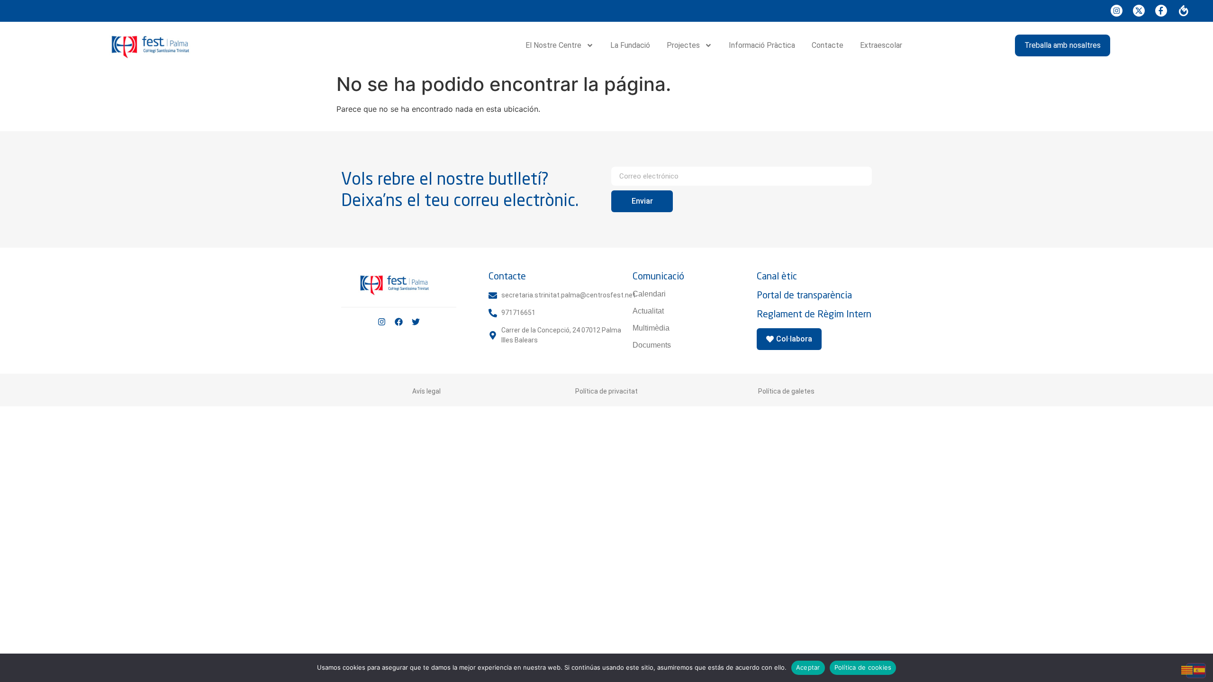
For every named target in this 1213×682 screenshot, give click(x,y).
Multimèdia (651, 328)
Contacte (827, 45)
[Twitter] (416, 322)
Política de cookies (863, 667)
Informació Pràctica (762, 45)
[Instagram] (382, 322)
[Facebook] (399, 322)
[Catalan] (1187, 669)
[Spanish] (1200, 669)
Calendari (649, 294)
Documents (652, 345)
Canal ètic (777, 276)
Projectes (683, 45)
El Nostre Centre (553, 45)
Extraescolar (881, 45)
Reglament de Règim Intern (814, 314)
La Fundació (630, 45)
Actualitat (648, 311)
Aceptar (808, 667)
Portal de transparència (804, 295)
